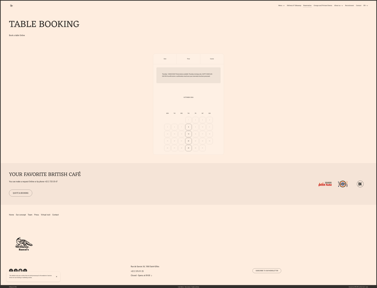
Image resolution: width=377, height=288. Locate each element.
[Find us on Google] (11, 271)
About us (337, 5)
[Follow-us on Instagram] (16, 271)
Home (11, 214)
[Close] (56, 276)
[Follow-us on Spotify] (20, 271)
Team (30, 214)
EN (364, 5)
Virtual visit (45, 214)
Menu (280, 5)
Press (36, 214)
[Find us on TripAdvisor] (25, 271)
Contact (55, 214)
